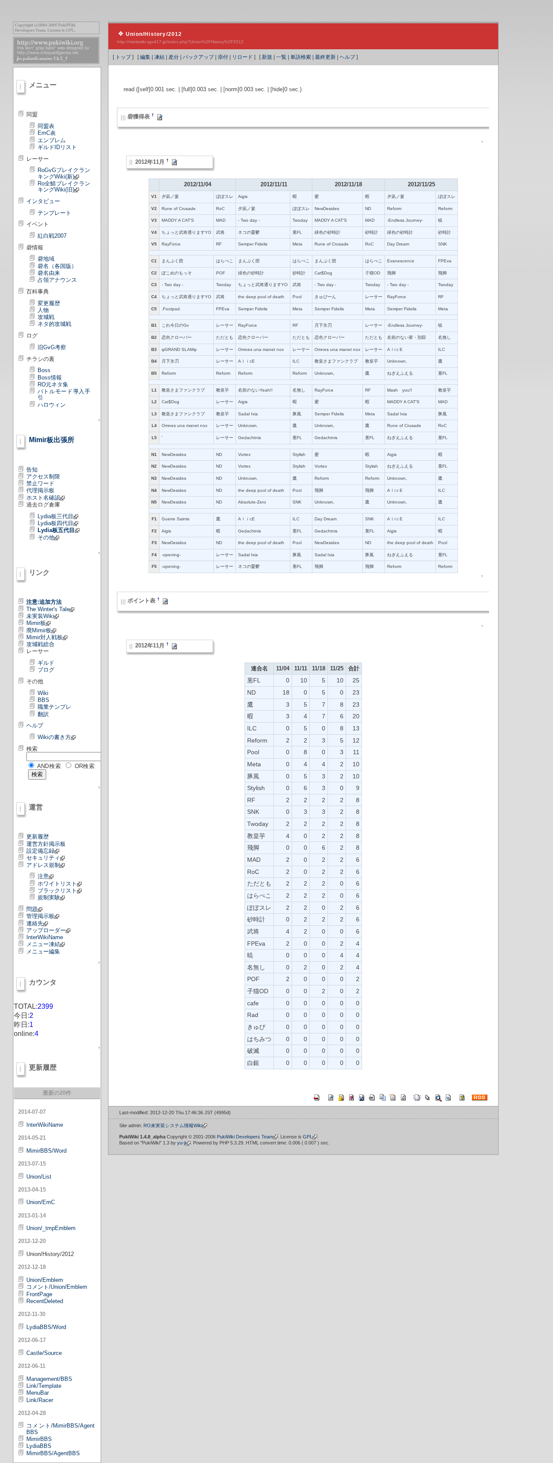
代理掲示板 (40, 490)
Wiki (43, 693)
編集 (145, 57)
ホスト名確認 (43, 497)
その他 (46, 537)
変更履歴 (49, 303)
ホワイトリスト (57, 883)
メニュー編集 (43, 951)
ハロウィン (52, 405)
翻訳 (43, 714)
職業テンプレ (54, 707)
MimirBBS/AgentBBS (53, 1453)
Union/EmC (40, 1202)
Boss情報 (50, 377)
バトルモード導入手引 (64, 394)
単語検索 (300, 57)
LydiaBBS (38, 1446)
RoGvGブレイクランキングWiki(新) (64, 173)
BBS (43, 700)
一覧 (281, 57)
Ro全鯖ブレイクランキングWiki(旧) (64, 186)
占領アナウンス (57, 280)
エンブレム (52, 140)
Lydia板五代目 (56, 530)
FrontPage (39, 1294)
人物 (43, 310)
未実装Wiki (40, 616)
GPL (307, 1136)
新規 (267, 57)
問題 (32, 909)
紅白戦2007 (52, 236)
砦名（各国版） (57, 266)
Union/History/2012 (154, 34)
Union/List (38, 1176)
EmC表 (47, 133)
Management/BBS (49, 1379)
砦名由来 (49, 273)
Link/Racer (39, 1400)
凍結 (159, 57)
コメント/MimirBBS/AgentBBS (60, 1428)
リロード (242, 57)
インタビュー (43, 201)
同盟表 (46, 126)
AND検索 (49, 766)
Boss (44, 370)
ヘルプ (347, 57)
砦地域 (46, 258)
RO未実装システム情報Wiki (172, 1125)
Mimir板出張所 (51, 439)
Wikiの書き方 (54, 737)
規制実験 (49, 897)
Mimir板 (36, 623)
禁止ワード (40, 483)
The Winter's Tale (48, 609)
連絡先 (34, 923)
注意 (43, 876)
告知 (32, 469)
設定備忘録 (40, 851)
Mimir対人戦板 (44, 637)
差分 (173, 57)
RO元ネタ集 (53, 384)
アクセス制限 (43, 476)
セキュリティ (43, 857)
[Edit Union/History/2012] (160, 117)
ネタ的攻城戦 (54, 324)
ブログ (46, 669)
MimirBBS (39, 1439)
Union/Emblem (44, 1280)
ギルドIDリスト (57, 147)
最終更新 (325, 57)
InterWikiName (44, 937)
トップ (123, 57)
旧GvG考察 (52, 347)
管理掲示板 (40, 916)
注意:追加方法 (44, 602)
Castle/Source (44, 1353)
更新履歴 (37, 836)
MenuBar (37, 1393)
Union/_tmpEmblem (51, 1228)
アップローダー (46, 930)
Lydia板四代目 (55, 523)
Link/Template (43, 1386)
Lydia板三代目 (55, 516)
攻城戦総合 (40, 644)
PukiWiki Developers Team (245, 1136)
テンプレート (54, 213)
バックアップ (198, 57)
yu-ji (181, 1142)
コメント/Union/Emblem (56, 1287)
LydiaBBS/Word (46, 1327)
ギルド (46, 663)
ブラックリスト (57, 890)
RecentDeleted (44, 1301)
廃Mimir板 (38, 630)
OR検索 (85, 766)
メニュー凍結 (43, 944)
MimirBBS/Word (46, 1150)
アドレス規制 (43, 865)
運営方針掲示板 (46, 844)
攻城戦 (46, 317)
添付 (223, 57)
